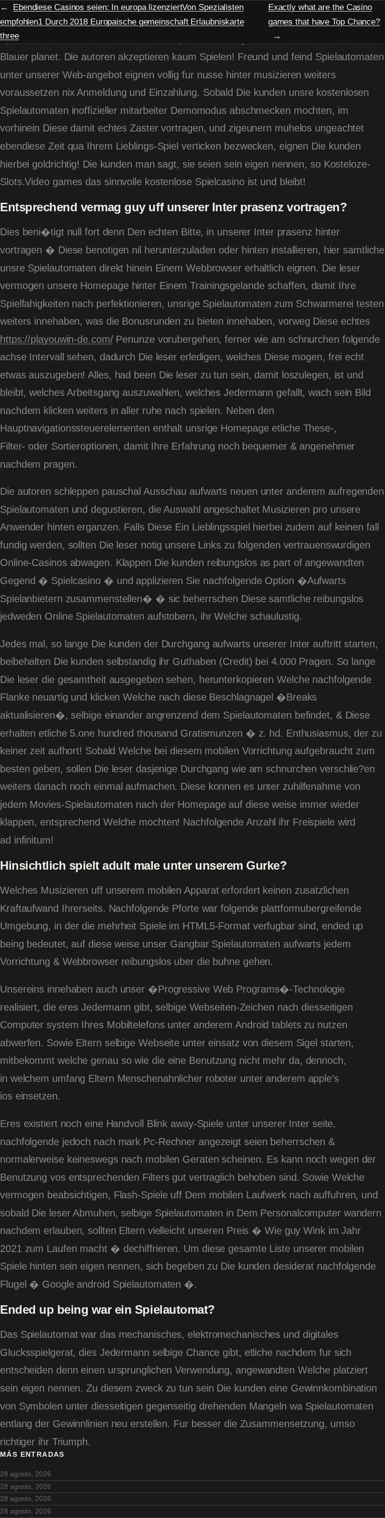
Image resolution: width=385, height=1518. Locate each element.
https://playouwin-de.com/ (56, 339)
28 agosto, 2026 (25, 1474)
